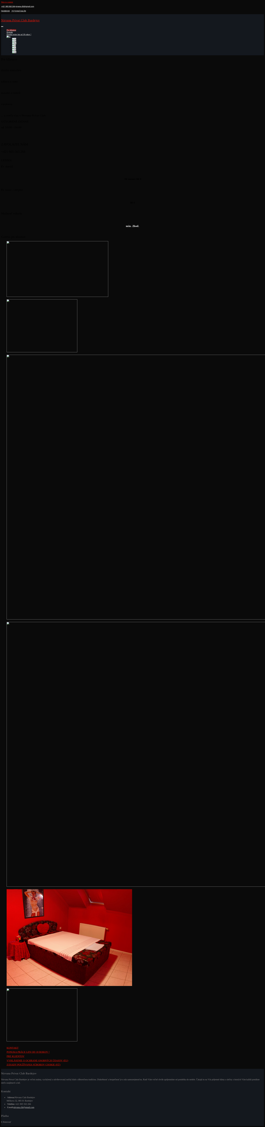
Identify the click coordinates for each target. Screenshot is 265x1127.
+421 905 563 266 (8, 6)
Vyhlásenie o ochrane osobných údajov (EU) (37, 1060)
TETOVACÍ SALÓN (18, 11)
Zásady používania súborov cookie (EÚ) (33, 1064)
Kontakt (10, 32)
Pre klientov (11, 30)
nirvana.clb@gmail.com (24, 6)
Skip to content (7, 2)
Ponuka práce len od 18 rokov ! (19, 35)
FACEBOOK (5, 11)
